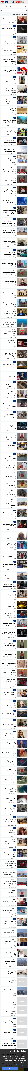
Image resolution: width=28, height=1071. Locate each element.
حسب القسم (5, 14)
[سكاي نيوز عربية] (18, 2)
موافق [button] (10, 1068)
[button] (2, 10)
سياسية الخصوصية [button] (21, 1065)
